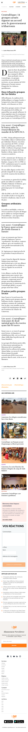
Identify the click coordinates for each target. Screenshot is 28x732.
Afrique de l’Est (4, 683)
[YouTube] (14, 656)
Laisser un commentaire (14, 564)
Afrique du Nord (4, 678)
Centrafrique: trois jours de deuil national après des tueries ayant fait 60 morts (13, 322)
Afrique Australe (4, 685)
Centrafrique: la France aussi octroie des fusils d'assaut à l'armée (13, 228)
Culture (2, 670)
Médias (3, 671)
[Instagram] (20, 656)
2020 (2, 704)
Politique (11, 6)
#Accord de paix (6, 385)
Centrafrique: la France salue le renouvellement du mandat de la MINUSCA (13, 128)
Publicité (3, 696)
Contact (3, 694)
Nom (4, 550)
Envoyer (14, 645)
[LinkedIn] (17, 656)
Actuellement (4, 6)
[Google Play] (19, 721)
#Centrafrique (18, 385)
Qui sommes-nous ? (5, 689)
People (2, 668)
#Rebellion (4, 387)
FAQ (2, 691)
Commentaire (7, 531)
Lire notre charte (7, 519)
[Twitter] (11, 656)
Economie (18, 6)
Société (24, 6)
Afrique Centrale (4, 681)
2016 (2, 711)
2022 (2, 701)
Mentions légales (5, 693)
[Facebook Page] (8, 656)
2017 (2, 709)
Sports (2, 673)
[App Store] (8, 721)
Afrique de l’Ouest (5, 679)
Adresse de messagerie (10, 556)
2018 (2, 708)
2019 (2, 706)
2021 (2, 702)
